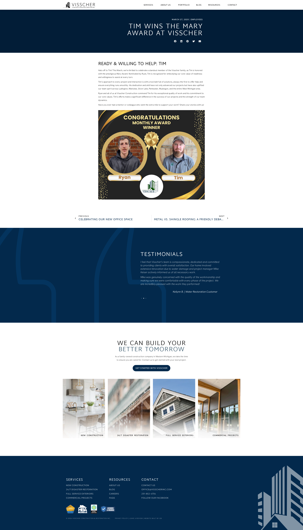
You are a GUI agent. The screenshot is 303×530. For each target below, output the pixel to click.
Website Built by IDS (153, 518)
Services (148, 5)
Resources (214, 5)
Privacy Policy (121, 518)
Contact (232, 5)
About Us (166, 5)
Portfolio (183, 5)
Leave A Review (136, 518)
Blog (199, 5)
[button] (175, 41)
